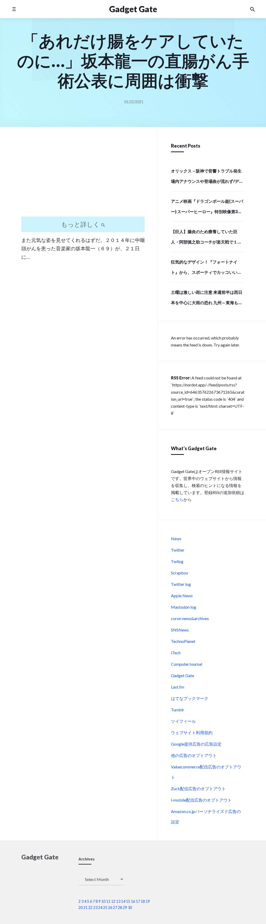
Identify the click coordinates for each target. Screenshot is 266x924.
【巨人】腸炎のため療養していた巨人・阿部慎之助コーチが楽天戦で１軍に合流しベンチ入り (206, 238)
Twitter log (181, 584)
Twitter (177, 549)
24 (100, 907)
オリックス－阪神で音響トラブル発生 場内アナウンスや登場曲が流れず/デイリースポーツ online (207, 177)
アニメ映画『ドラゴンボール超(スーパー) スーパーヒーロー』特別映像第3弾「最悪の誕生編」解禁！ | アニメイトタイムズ (207, 208)
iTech (176, 652)
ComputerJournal (186, 664)
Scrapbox (179, 572)
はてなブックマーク (189, 698)
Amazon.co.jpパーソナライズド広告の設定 (206, 816)
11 (108, 901)
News (176, 538)
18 (143, 901)
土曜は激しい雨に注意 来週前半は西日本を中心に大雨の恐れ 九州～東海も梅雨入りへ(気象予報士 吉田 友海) (206, 299)
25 (105, 907)
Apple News (182, 595)
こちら (177, 499)
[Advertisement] (83, 176)
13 (118, 901)
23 (95, 907)
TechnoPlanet (183, 641)
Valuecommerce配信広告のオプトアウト (206, 772)
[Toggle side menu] (14, 9)
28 (120, 907)
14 (123, 901)
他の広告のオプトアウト (194, 755)
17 (138, 901)
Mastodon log (183, 607)
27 (115, 907)
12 (113, 901)
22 (90, 907)
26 (110, 907)
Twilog (177, 561)
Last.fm (177, 686)
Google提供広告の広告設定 (196, 743)
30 (130, 907)
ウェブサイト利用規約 (191, 732)
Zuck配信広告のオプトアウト (198, 788)
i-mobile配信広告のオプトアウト (201, 799)
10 (103, 901)
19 (148, 901)
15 (128, 901)
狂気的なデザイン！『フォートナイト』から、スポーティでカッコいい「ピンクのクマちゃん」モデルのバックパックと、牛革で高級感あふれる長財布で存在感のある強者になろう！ (206, 268)
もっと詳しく (81, 224)
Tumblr (177, 709)
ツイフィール (183, 721)
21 (85, 907)
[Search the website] (252, 9)
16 (133, 901)
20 (80, 907)
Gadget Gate (182, 675)
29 (125, 907)
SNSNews (180, 629)
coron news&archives (190, 618)
